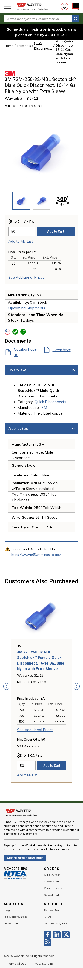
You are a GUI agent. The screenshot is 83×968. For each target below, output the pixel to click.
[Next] (77, 686)
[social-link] (48, 934)
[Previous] (6, 686)
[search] (75, 18)
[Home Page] (32, 6)
